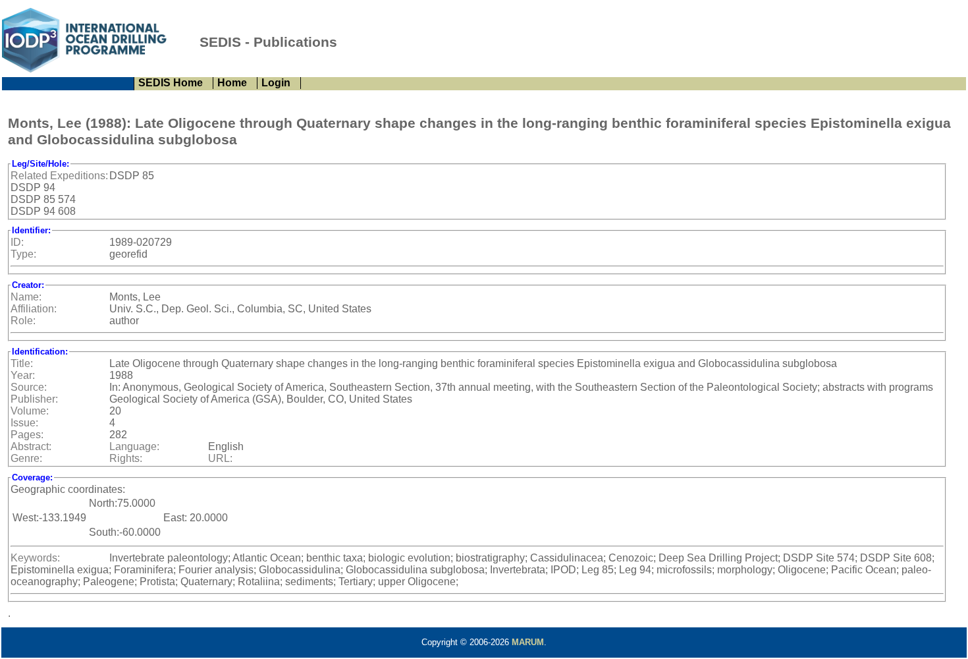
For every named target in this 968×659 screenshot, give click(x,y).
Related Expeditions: (59, 175)
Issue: (24, 422)
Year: (23, 375)
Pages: (27, 434)
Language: (134, 446)
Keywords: (35, 557)
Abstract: (31, 446)
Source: (29, 387)
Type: (23, 254)
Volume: (30, 410)
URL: (220, 458)
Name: (26, 296)
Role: (23, 320)
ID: (17, 242)
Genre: (26, 458)
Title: (22, 363)
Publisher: (34, 399)
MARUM (528, 642)
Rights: (125, 458)
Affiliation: (34, 308)
